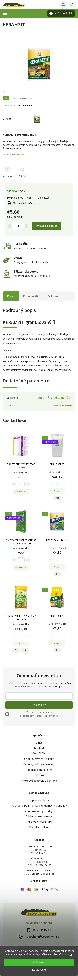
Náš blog (39, 775)
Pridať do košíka (46, 225)
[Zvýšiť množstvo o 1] (26, 226)
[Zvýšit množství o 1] (28, 484)
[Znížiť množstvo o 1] (9, 226)
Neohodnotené (24, 106)
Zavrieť (63, 182)
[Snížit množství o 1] (14, 484)
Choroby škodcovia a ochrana (39, 781)
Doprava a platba (39, 800)
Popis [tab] (10, 296)
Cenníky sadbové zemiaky (39, 764)
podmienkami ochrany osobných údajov (41, 716)
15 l (25, 650)
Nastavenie (39, 970)
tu (71, 954)
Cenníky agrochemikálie (39, 759)
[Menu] (5, 13)
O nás (39, 743)
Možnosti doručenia (24, 203)
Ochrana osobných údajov (39, 811)
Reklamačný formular (39, 822)
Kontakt (39, 748)
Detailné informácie (13, 155)
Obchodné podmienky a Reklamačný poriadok (39, 806)
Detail (57, 491)
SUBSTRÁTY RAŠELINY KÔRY (55, 398)
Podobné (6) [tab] (30, 296)
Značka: (23, 98)
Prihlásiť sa (39, 704)
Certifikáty (39, 754)
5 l (57, 574)
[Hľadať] (72, 4)
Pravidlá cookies (39, 827)
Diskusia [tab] (53, 296)
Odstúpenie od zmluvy (39, 817)
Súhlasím (40, 962)
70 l (57, 498)
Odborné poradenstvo (39, 770)
